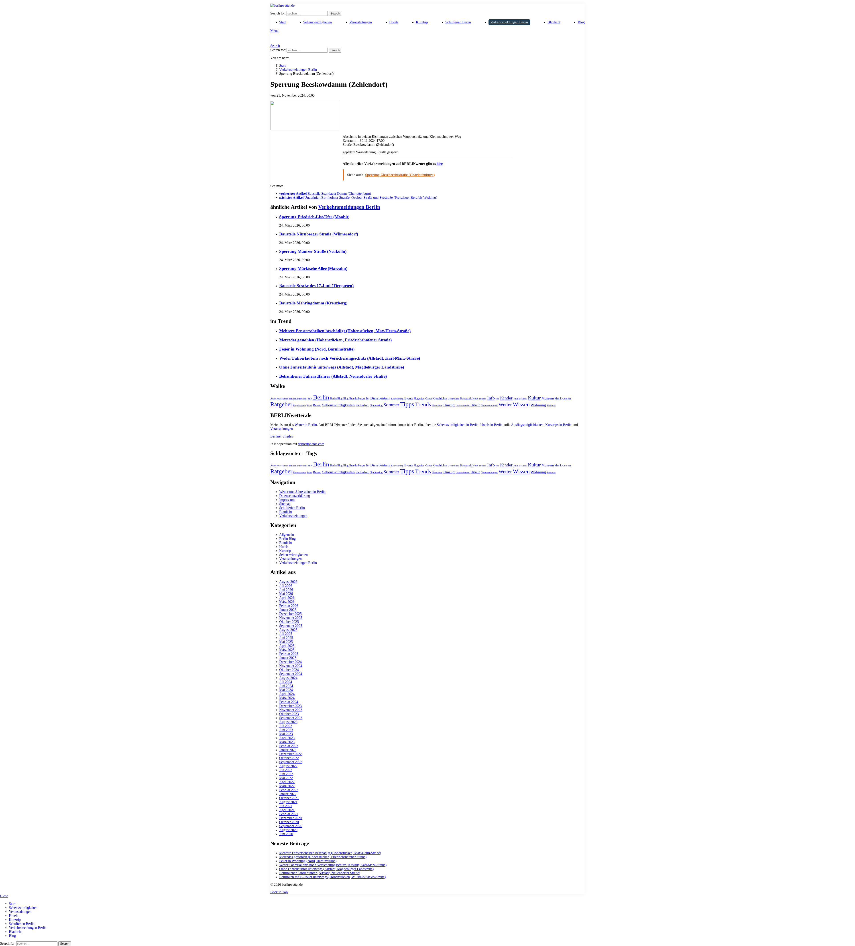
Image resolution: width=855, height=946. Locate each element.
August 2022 (288, 766)
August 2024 (288, 678)
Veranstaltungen (360, 22)
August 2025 (288, 630)
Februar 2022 (288, 790)
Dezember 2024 (290, 662)
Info (491, 397)
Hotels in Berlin (491, 425)
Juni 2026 (286, 590)
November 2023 (290, 710)
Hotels (393, 22)
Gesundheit (453, 398)
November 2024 (290, 666)
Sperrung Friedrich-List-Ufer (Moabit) (314, 217)
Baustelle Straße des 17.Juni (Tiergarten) (316, 285)
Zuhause (551, 405)
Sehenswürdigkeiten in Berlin (457, 425)
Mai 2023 (286, 734)
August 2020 (288, 830)
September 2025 (290, 626)
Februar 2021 (288, 814)
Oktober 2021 (289, 798)
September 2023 (290, 718)
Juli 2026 (285, 585)
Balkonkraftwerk (298, 398)
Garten (428, 398)
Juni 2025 (286, 638)
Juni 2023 (286, 730)
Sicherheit (362, 405)
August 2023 (288, 722)
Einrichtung (397, 398)
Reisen (317, 405)
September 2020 (290, 826)
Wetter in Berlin (306, 425)
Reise (309, 405)
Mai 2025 (286, 642)
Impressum (287, 500)
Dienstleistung (380, 398)
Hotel (475, 398)
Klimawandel (520, 398)
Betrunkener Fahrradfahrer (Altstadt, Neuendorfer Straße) (333, 376)
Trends (423, 404)
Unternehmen (463, 405)
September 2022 (290, 762)
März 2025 (287, 650)
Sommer (391, 404)
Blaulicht (554, 22)
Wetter (505, 404)
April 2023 (287, 738)
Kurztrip (422, 22)
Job (497, 398)
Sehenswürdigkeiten (317, 22)
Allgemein (286, 535)
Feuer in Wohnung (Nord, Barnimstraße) (316, 349)
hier (439, 164)
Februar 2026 (288, 606)
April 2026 (287, 598)
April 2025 (287, 646)
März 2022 (287, 786)
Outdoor (566, 398)
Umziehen (437, 405)
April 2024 (287, 694)
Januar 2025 (287, 658)
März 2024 (287, 698)
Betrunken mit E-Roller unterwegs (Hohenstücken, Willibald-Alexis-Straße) (332, 877)
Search (335, 13)
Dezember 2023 (290, 706)
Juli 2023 (285, 726)
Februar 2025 (288, 654)
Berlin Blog (336, 398)
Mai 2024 (286, 690)
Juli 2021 (285, 806)
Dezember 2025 (290, 614)
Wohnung (538, 405)
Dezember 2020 (290, 818)
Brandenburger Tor (359, 398)
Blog (581, 22)
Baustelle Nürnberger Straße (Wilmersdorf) (318, 234)
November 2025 (290, 618)
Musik (558, 398)
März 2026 (287, 602)
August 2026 (288, 581)
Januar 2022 (287, 794)
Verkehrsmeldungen (293, 516)
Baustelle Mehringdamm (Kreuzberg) (313, 303)
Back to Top (279, 892)
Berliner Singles (281, 436)
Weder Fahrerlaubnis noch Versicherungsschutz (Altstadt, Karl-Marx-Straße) (349, 358)
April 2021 (287, 810)
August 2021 (288, 802)
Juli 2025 (285, 634)
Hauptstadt (466, 398)
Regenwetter (299, 405)
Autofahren (282, 398)
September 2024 (290, 674)
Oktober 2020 (289, 822)
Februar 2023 (288, 746)
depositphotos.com (311, 444)
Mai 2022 (286, 778)
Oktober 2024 (289, 670)
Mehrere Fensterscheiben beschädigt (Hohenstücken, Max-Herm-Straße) (345, 330)
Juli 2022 (285, 770)
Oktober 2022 (289, 758)
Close (4, 896)
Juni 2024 (286, 686)
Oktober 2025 (289, 622)
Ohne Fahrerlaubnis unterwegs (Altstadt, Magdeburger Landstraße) (341, 367)
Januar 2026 (287, 610)
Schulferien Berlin (458, 22)
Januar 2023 (287, 750)
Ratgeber (281, 404)
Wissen (521, 404)
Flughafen (419, 398)
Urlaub (475, 405)
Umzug (449, 405)
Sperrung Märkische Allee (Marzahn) (313, 268)
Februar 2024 (288, 702)
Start (282, 22)
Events (408, 398)
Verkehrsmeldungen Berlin (509, 22)
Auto (273, 398)
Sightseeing (376, 405)
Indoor (482, 398)
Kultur (534, 398)
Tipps (407, 404)
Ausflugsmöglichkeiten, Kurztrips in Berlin (541, 425)
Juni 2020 (286, 834)
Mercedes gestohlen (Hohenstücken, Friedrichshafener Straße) (335, 340)
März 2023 (287, 742)
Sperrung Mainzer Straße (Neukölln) (312, 251)
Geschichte (440, 398)
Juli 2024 (285, 682)
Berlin (321, 397)
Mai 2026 (286, 594)
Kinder (506, 397)
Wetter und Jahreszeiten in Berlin (302, 492)
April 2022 (287, 782)
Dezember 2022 (290, 754)
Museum (548, 398)
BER (309, 398)
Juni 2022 (286, 774)
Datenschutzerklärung (294, 496)
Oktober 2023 (289, 714)
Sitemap (285, 504)
